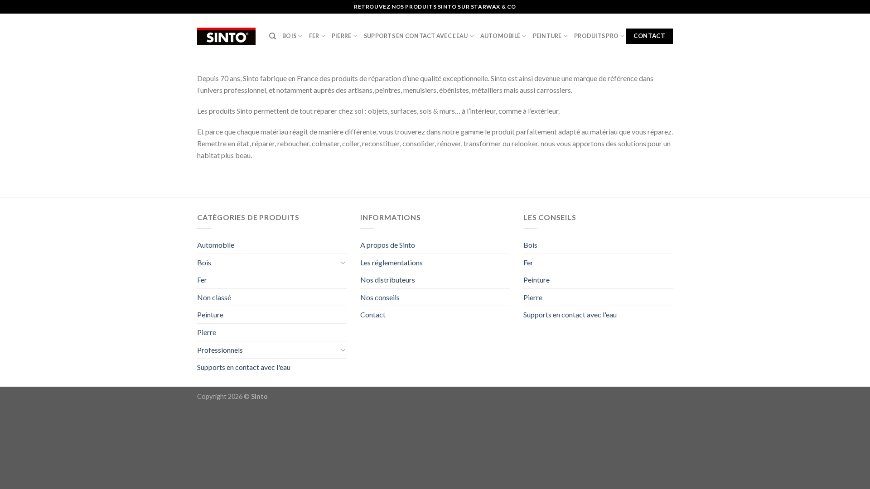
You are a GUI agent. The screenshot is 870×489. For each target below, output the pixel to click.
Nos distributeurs (387, 279)
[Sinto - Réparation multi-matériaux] (226, 36)
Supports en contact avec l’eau (416, 36)
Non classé (214, 297)
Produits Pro (596, 36)
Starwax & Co (493, 6)
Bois (289, 36)
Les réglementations (391, 262)
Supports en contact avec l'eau (243, 367)
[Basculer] (343, 262)
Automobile (500, 36)
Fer (314, 36)
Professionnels (220, 349)
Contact (373, 314)
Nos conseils (380, 297)
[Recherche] (272, 36)
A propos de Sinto (387, 244)
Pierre (342, 36)
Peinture (547, 36)
